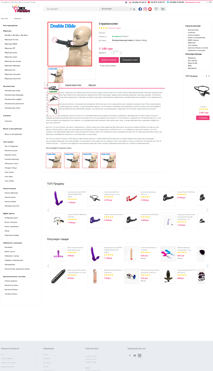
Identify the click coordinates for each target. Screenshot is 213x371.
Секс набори (9, 181)
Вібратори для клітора (12, 61)
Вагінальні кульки (10, 150)
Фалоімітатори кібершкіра (13, 95)
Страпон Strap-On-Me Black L (186, 192)
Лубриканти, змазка (11, 256)
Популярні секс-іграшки (8, 362)
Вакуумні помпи (10, 155)
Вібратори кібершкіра (12, 65)
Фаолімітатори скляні (12, 108)
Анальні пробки (10, 201)
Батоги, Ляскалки (10, 222)
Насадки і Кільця (10, 168)
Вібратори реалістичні (12, 78)
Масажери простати (11, 206)
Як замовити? (47, 358)
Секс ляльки (9, 172)
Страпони (17, 18)
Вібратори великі (10, 52)
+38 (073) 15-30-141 (91, 359)
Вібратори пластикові (12, 74)
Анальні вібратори (11, 193)
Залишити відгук (115, 28)
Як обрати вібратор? (7, 358)
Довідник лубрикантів (7, 367)
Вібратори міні (9, 70)
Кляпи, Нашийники (11, 226)
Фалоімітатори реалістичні (14, 103)
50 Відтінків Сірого (11, 218)
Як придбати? (5, 2)
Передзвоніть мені (192, 2)
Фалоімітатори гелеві (12, 90)
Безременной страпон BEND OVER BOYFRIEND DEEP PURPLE (77, 194)
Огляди (32, 2)
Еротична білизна (11, 289)
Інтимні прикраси (10, 281)
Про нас (45, 354)
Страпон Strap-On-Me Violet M (113, 215)
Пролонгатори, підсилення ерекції (17, 269)
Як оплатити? (47, 362)
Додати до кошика (108, 59)
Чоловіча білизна (10, 294)
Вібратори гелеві (10, 57)
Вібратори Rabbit (10, 44)
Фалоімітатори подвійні (13, 99)
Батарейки (8, 247)
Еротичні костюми (11, 285)
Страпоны (203, 107)
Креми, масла (9, 251)
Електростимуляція (11, 159)
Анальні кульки (10, 197)
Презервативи (9, 264)
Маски (6, 231)
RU (210, 2)
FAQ (2, 354)
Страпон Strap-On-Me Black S (150, 215)
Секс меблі (8, 176)
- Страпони (8, 121)
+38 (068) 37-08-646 (91, 362)
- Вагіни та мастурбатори (13, 134)
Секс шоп (4, 18)
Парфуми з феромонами (13, 260)
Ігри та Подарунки (11, 146)
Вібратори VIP (9, 48)
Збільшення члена (11, 163)
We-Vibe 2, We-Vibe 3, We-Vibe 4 (16, 35)
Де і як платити (24, 2)
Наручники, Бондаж (11, 235)
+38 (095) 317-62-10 (91, 356)
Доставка (14, 2)
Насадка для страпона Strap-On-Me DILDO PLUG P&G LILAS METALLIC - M (186, 217)
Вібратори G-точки (11, 39)
